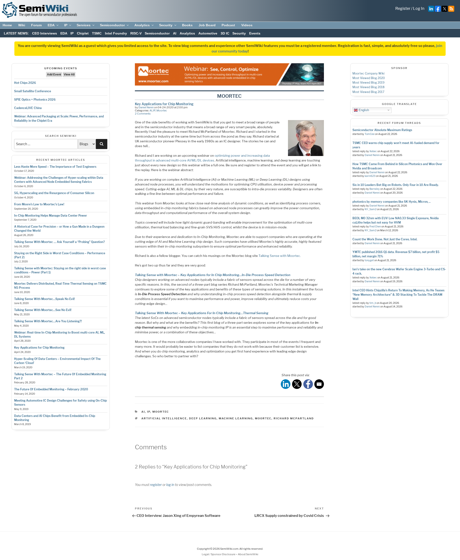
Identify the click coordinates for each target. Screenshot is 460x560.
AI (174, 33)
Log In (418, 8)
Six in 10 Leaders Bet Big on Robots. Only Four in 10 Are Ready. (395, 185)
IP (65, 25)
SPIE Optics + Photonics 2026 (35, 99)
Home (7, 25)
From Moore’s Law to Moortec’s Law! (39, 204)
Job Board (207, 25)
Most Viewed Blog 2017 (368, 92)
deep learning (203, 418)
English (363, 110)
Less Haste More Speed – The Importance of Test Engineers (55, 166)
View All (69, 74)
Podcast (228, 25)
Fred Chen (375, 226)
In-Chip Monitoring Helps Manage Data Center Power (50, 215)
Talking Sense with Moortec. (280, 256)
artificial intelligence (164, 418)
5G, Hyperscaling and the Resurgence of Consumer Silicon (54, 193)
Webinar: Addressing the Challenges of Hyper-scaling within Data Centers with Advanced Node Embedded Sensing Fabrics (58, 180)
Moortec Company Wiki (368, 73)
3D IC (225, 33)
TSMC (97, 33)
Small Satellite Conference (32, 91)
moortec (263, 418)
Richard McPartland (294, 418)
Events (254, 33)
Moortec (161, 110)
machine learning (236, 418)
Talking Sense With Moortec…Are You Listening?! (48, 321)
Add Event (54, 74)
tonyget (369, 260)
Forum (36, 25)
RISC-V (136, 33)
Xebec (373, 151)
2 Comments (143, 113)
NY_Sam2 (370, 209)
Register (402, 8)
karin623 (370, 176)
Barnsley (374, 189)
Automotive (207, 33)
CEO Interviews (44, 33)
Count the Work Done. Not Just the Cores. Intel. (384, 239)
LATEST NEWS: (16, 33)
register (156, 485)
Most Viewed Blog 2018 (368, 87)
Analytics (142, 25)
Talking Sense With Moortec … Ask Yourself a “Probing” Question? (59, 242)
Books (187, 25)
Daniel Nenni (146, 107)
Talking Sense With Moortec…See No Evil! (42, 310)
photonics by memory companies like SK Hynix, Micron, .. (391, 201)
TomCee (369, 134)
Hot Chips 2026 (25, 83)
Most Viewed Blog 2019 (368, 82)
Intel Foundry (116, 33)
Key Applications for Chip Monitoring (39, 347)
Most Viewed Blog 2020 (368, 78)
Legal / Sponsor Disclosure (219, 554)
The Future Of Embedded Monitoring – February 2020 (51, 389)
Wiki (21, 25)
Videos (247, 25)
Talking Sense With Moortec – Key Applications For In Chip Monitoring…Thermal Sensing (201, 313)
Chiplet (83, 33)
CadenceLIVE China (28, 108)
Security (165, 25)
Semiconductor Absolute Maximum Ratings (382, 130)
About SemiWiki (248, 554)
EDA (51, 25)
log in (170, 485)
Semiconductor (112, 25)
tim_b (372, 303)
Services (84, 25)
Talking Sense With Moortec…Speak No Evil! (44, 299)
